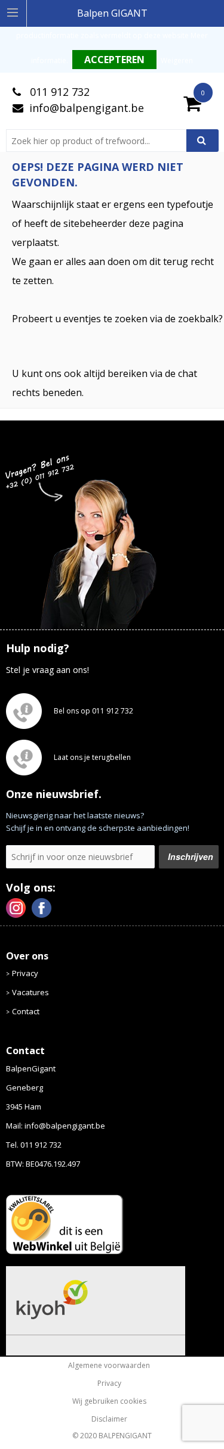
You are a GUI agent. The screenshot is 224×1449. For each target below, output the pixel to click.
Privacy (25, 973)
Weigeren (177, 60)
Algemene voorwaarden (109, 1365)
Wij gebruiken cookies (109, 1401)
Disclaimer (109, 1419)
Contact (25, 1011)
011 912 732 (58, 92)
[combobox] (101, 140)
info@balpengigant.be (86, 108)
